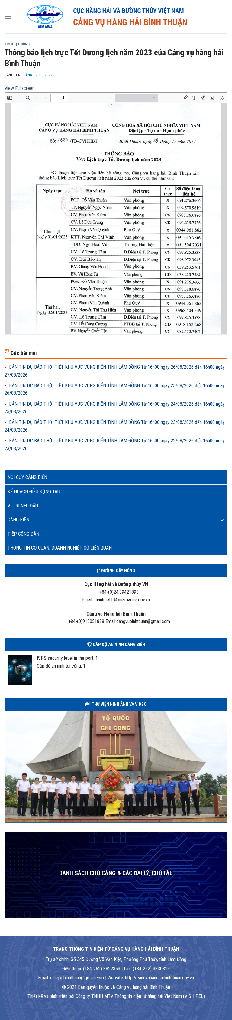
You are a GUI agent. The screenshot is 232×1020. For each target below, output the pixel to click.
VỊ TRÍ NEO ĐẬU (23, 506)
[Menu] (8, 16)
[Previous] (8, 766)
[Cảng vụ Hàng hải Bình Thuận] (119, 16)
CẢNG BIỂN (18, 520)
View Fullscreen (19, 88)
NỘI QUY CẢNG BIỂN (27, 477)
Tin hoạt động (17, 44)
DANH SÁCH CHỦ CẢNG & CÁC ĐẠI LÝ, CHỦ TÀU (116, 873)
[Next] (223, 766)
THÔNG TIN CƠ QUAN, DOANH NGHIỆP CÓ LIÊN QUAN (60, 548)
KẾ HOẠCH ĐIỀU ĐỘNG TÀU (34, 491)
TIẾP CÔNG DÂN (23, 534)
